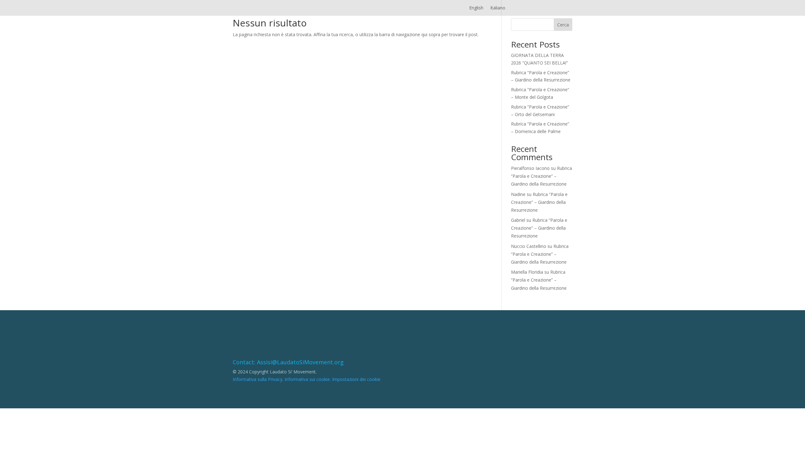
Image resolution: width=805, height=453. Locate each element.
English (476, 8)
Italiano (497, 8)
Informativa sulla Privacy (257, 379)
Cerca (563, 25)
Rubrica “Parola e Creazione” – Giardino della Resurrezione (541, 176)
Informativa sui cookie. (308, 379)
